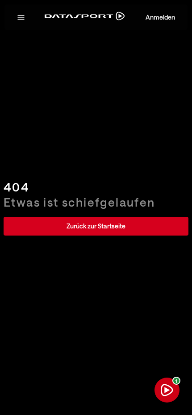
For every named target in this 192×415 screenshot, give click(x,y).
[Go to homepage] (85, 17)
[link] (96, 226)
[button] (21, 17)
